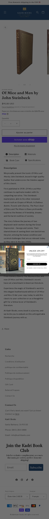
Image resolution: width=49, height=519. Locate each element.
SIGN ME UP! (37, 264)
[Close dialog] (47, 247)
